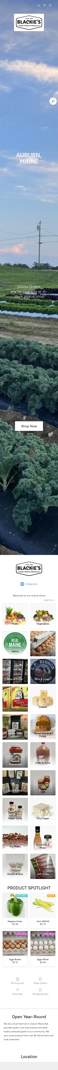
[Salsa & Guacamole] (15, 750)
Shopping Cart (40, 993)
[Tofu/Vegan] (43, 806)
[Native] (15, 639)
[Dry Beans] (15, 834)
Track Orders (40, 983)
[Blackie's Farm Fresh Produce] (29, 568)
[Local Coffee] (15, 778)
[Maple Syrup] (15, 806)
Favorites (18, 993)
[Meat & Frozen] (15, 667)
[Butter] (15, 694)
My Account (17, 983)
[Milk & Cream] (43, 667)
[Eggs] (43, 639)
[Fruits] (15, 611)
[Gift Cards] (43, 862)
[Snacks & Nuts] (15, 862)
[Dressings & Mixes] (43, 834)
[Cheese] (43, 694)
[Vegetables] (43, 611)
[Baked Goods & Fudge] (43, 722)
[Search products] (53, 101)
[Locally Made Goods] (15, 722)
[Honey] (43, 778)
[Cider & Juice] (43, 750)
